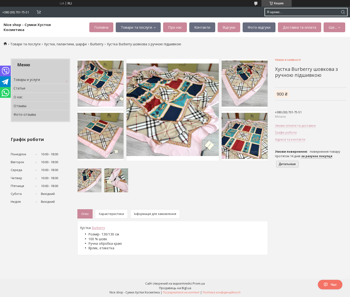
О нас (18, 97)
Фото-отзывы (25, 114)
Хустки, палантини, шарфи (65, 44)
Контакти (202, 27)
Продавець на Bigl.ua (175, 288)
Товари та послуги (136, 27)
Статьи (19, 88)
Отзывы (20, 106)
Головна (101, 27)
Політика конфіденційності (221, 292)
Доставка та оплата (299, 27)
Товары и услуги (27, 79)
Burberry (96, 44)
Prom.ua (199, 283)
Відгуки (229, 27)
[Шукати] (343, 12)
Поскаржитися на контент (181, 292)
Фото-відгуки (259, 27)
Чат (334, 285)
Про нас (175, 27)
